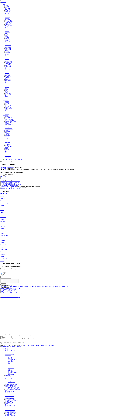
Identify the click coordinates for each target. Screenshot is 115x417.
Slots (9, 356)
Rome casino (2, 167)
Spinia (6, 34)
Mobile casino (8, 392)
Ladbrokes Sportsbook (9, 120)
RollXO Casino (8, 96)
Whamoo (7, 50)
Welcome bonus (8, 156)
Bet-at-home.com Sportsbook (10, 121)
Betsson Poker (8, 107)
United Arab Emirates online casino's (12, 400)
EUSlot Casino (8, 42)
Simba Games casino (9, 21)
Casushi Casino (8, 66)
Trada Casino (7, 67)
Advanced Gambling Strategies (11, 384)
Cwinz (6, 82)
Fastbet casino (8, 48)
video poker (7, 139)
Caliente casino (8, 84)
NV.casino (7, 86)
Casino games (5, 130)
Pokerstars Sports (8, 128)
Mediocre (4, 272)
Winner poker (7, 102)
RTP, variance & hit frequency (13, 372)
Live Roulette (10, 376)
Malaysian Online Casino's (10, 411)
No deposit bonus (8, 155)
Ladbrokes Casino (8, 20)
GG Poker (7, 114)
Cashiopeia (7, 37)
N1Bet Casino (8, 94)
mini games (7, 142)
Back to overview (3, 168)
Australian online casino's (10, 398)
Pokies (6, 147)
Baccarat (9, 364)
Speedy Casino (8, 46)
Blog (25, 345)
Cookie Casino (8, 39)
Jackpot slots (7, 151)
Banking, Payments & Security (11, 386)
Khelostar (7, 81)
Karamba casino (8, 14)
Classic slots (7, 143)
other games (7, 133)
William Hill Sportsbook (9, 124)
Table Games (10, 361)
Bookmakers (5, 115)
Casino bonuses (6, 153)
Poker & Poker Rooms (9, 378)
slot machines (7, 131)
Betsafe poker (7, 111)
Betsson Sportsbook (9, 119)
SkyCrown (7, 87)
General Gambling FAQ (9, 396)
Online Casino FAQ (11, 374)
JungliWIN (7, 73)
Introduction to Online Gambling (11, 350)
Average (3, 273)
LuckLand (7, 38)
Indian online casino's (9, 402)
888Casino (7, 6)
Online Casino (8, 355)
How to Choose (44, 345)
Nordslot (7, 51)
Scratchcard (10, 370)
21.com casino (8, 36)
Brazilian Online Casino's (10, 405)
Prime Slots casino (8, 23)
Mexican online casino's (9, 404)
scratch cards (7, 138)
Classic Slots (10, 357)
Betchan (6, 33)
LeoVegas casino (8, 28)
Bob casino (7, 32)
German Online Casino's (10, 406)
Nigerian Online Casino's (10, 407)
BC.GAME (7, 90)
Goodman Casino (8, 62)
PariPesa (7, 91)
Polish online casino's (9, 409)
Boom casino (7, 43)
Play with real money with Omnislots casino (8, 186)
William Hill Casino (9, 9)
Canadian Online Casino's (10, 410)
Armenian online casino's (10, 415)
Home (4, 4)
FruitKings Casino (8, 65)
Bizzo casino (7, 55)
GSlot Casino (7, 64)
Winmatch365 (8, 79)
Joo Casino (7, 95)
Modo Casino (7, 77)
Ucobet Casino (8, 74)
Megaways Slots (8, 146)
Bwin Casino (7, 7)
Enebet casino (8, 69)
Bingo (9, 369)
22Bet (6, 92)
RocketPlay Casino (9, 72)
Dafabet (6, 89)
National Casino (8, 63)
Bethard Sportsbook (9, 129)
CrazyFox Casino (8, 41)
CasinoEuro (7, 17)
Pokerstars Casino (8, 61)
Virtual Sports (7, 144)
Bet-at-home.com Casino (10, 15)
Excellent (4, 275)
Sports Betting (8, 380)
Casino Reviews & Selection (10, 395)
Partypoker (7, 106)
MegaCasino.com (8, 22)
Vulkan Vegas (8, 80)
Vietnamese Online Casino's (10, 413)
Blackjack (7, 149)
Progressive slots (8, 150)
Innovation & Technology (10, 393)
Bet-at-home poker (8, 109)
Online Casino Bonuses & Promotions (12, 389)
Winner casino (8, 12)
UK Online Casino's (9, 414)
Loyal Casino (7, 19)
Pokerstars (7, 104)
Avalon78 (7, 56)
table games (7, 135)
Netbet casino (7, 24)
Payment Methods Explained (13, 387)
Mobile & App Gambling (10, 391)
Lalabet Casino (8, 76)
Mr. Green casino (8, 25)
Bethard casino (8, 49)
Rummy (9, 373)
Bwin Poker (7, 103)
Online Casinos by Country (8, 397)
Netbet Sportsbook (8, 122)
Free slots (7, 145)
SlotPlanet (7, 26)
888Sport (7, 118)
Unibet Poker (7, 112)
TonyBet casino (8, 54)
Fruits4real (7, 27)
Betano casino (8, 98)
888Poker (7, 101)
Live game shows (11, 377)
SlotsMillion (7, 13)
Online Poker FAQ (11, 379)
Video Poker (10, 366)
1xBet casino (7, 97)
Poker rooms (5, 100)
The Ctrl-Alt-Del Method (35, 345)
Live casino (7, 375)
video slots (7, 132)
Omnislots (7, 18)
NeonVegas (7, 52)
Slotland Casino (8, 68)
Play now (19, 176)
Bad (3, 271)
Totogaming (7, 83)
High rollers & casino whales (10, 385)
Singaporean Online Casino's (10, 412)
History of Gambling (9, 351)
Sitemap (28, 345)
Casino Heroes (8, 45)
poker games (7, 134)
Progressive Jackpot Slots (12, 359)
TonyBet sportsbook (9, 125)
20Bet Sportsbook (8, 126)
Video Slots (10, 358)
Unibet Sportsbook (8, 116)
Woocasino (7, 59)
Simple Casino (8, 47)
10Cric (6, 88)
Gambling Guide (6, 157)
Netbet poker (7, 110)
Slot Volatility (10, 371)
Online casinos (5, 5)
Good (3, 274)
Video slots (13, 167)
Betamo (6, 35)
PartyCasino (7, 8)
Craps (6, 152)
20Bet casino (7, 58)
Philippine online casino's (10, 399)
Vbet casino (7, 70)
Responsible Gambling (9, 354)
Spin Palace (7, 29)
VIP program (7, 390)
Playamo (7, 31)
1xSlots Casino (8, 75)
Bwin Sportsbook (8, 117)
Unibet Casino (8, 10)
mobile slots (7, 140)
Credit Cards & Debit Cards (13, 388)
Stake (6, 78)
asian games (7, 136)
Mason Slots (7, 60)
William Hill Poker (8, 108)
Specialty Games (11, 368)
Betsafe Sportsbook (9, 123)
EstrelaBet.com (8, 93)
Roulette (6, 148)
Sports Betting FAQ (11, 382)
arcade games (7, 137)
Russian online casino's (9, 403)
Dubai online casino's (9, 401)
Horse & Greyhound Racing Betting (12, 383)
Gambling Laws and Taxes (10, 352)
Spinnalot (7, 53)
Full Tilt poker (8, 105)
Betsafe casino (8, 40)
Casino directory (51, 345)
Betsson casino (8, 11)
